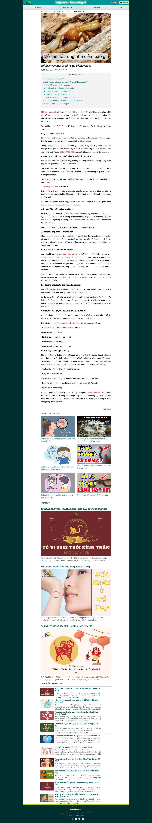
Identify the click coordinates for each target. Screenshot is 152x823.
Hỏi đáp (83, 815)
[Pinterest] (72, 819)
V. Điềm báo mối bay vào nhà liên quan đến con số (62, 100)
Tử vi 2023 (37, 7)
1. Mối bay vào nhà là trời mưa (58, 85)
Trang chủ (62, 813)
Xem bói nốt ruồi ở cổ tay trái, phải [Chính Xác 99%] (65, 566)
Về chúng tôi (70, 815)
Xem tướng (67, 7)
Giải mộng (90, 813)
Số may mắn (124, 2)
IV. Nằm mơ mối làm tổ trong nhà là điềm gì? (60, 97)
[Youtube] (76, 819)
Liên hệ (77, 815)
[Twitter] (79, 819)
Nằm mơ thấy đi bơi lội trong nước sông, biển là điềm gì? (78, 737)
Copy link (108, 409)
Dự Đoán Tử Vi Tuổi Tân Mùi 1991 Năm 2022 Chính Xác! (67, 626)
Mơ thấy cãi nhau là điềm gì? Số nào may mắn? (78, 749)
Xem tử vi (69, 813)
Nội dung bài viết (75, 75)
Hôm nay (114, 2)
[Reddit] (82, 819)
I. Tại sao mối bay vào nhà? (54, 79)
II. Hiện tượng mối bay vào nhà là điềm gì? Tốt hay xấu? (65, 82)
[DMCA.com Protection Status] (76, 809)
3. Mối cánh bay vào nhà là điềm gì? (60, 91)
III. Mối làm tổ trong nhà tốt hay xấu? (57, 94)
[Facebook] (69, 819)
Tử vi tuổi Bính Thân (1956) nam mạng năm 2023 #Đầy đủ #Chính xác (74, 508)
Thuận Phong (48, 70)
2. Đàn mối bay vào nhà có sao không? (60, 88)
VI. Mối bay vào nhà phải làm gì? (56, 103)
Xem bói (97, 7)
